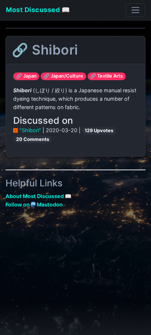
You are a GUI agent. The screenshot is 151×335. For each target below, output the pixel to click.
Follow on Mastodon (34, 204)
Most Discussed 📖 (38, 10)
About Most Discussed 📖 (38, 196)
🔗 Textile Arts (106, 76)
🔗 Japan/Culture (63, 76)
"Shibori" (30, 130)
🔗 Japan (26, 76)
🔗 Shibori (45, 50)
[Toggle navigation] (135, 10)
